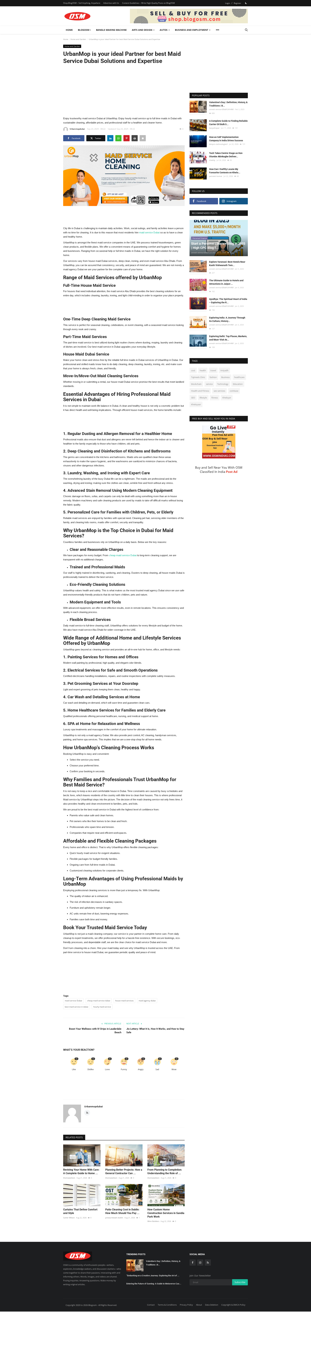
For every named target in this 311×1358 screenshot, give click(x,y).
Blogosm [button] (83, 29)
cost (193, 370)
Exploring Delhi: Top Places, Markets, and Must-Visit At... (228, 338)
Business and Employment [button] (192, 29)
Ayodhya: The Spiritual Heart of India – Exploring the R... (228, 301)
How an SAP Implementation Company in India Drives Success (226, 139)
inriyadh (224, 370)
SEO (193, 397)
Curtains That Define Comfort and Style (80, 1211)
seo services (219, 390)
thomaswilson (69, 1178)
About (199, 1304)
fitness (214, 397)
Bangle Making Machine (111, 29)
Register (237, 3)
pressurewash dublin (114, 1217)
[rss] (208, 1262)
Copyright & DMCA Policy (233, 1304)
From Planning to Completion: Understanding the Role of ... (164, 1171)
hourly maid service (102, 1006)
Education (238, 384)
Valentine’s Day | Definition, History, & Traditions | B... (228, 104)
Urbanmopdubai (77, 129)
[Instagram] (200, 1262)
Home (69, 29)
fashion (213, 377)
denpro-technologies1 (218, 144)
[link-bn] (189, 16)
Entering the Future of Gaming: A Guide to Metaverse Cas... (153, 1283)
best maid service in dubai (76, 1006)
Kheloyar (226, 397)
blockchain (196, 384)
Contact (151, 1304)
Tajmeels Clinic (198, 377)
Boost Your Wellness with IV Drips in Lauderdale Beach (95, 1030)
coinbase (234, 390)
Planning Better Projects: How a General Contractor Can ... (123, 1171)
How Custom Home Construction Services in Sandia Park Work (165, 1213)
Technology (222, 384)
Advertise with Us (111, 3)
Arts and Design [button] (142, 29)
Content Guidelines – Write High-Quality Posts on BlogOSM (148, 3)
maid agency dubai (147, 1000)
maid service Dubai (73, 1000)
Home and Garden (78, 39)
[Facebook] (193, 1262)
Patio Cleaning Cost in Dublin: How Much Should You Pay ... (122, 1211)
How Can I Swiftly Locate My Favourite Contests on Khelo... (224, 171)
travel (213, 370)
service (209, 384)
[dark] (246, 3)
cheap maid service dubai (98, 1000)
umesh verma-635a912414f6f (221, 109)
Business (225, 377)
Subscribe (240, 1282)
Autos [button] (164, 29)
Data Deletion (211, 1304)
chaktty (212, 160)
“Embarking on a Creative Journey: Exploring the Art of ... (152, 1275)
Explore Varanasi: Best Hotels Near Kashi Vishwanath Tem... (227, 264)
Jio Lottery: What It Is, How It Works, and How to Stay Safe (155, 1030)
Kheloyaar (196, 404)
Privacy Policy (186, 1304)
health (203, 370)
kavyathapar (214, 128)
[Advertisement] (124, 90)
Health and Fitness (200, 390)
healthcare (239, 377)
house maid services (124, 1000)
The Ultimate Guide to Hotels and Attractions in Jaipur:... (226, 282)
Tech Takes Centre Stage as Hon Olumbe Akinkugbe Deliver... (225, 155)
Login (227, 3)
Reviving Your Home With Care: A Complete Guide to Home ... (81, 1171)
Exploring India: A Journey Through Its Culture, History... (227, 319)
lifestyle (203, 397)
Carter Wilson (69, 1217)
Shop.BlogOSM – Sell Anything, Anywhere (81, 3)
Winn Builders (153, 1221)
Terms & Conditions (167, 1304)
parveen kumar (215, 176)
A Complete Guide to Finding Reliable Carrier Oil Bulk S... (228, 123)
